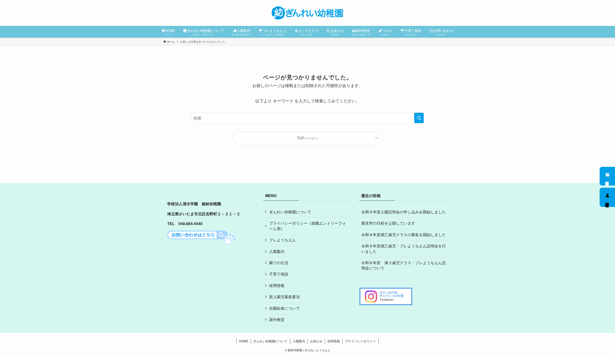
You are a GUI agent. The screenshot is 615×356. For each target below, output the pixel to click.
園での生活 (278, 262)
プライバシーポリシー (360, 341)
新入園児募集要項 (284, 296)
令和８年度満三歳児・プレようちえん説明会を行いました (403, 248)
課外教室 (276, 319)
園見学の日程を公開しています (388, 223)
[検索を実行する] (419, 118)
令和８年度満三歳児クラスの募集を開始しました (403, 234)
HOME (243, 341)
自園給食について (284, 308)
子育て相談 (278, 274)
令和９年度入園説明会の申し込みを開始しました (403, 212)
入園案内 (276, 251)
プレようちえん (282, 240)
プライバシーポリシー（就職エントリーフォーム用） (307, 225)
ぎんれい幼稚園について (290, 212)
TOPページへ (307, 137)
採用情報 (607, 200)
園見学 (607, 179)
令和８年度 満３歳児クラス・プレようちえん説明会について (403, 265)
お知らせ (316, 341)
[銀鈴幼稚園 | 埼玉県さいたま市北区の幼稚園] (307, 13)
